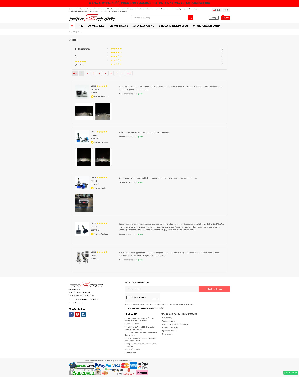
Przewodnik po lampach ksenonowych (125, 9)
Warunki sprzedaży (169, 321)
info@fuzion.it (89, 303)
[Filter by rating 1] (165, 64)
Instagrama (83, 314)
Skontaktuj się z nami (119, 11)
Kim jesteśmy (167, 318)
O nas (71, 9)
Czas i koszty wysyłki (170, 327)
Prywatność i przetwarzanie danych (175, 324)
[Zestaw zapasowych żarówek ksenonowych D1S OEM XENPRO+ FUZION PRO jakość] (82, 92)
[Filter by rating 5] (164, 49)
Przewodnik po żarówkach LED (98, 9)
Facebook (71, 314)
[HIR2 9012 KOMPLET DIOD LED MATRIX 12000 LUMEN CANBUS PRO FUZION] (82, 137)
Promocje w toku (132, 324)
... (122, 73)
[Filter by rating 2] (165, 60)
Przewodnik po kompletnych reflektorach (83, 11)
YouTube (77, 314)
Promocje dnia (105, 11)
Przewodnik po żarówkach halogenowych (155, 9)
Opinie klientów (80, 9)
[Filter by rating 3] (165, 56)
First (75, 73)
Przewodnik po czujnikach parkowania (185, 9)
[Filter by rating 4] (165, 52)
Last (129, 73)
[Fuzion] (92, 17)
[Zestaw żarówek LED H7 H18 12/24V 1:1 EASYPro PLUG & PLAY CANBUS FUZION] (82, 258)
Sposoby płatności (169, 331)
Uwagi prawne (167, 334)
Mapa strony (131, 353)
